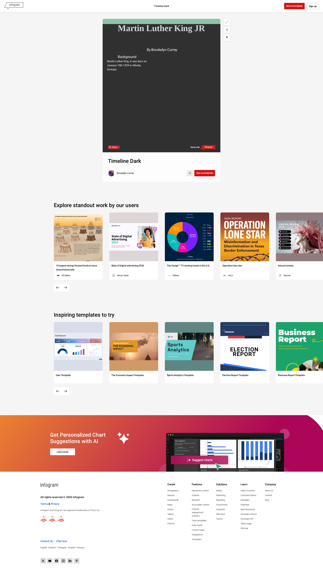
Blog (267, 500)
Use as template (294, 6)
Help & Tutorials (248, 490)
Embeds (195, 495)
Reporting (220, 500)
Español (71, 547)
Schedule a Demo (249, 514)
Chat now (61, 541)
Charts (170, 509)
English (43, 547)
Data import (197, 525)
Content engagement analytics (197, 512)
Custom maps (198, 530)
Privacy (55, 503)
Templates (196, 539)
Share (114, 147)
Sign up (313, 6)
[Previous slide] (58, 287)
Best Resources (248, 509)
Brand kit (196, 500)
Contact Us (46, 541)
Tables (170, 514)
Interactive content (200, 490)
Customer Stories (248, 495)
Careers (268, 495)
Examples (245, 500)
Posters (170, 523)
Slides (170, 519)
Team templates (199, 520)
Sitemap (244, 528)
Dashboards (172, 500)
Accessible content (200, 504)
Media (219, 490)
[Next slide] (65, 287)
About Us (269, 490)
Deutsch (52, 547)
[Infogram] (13, 6)
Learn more (62, 451)
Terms (44, 503)
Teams (219, 519)
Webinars (245, 504)
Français (80, 547)
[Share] (227, 30)
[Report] (227, 37)
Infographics (173, 490)
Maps (170, 504)
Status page (246, 523)
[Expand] (227, 22)
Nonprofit (220, 509)
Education (220, 514)
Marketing (220, 495)
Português (62, 547)
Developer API (247, 519)
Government (221, 504)
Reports (170, 495)
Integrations (197, 534)
